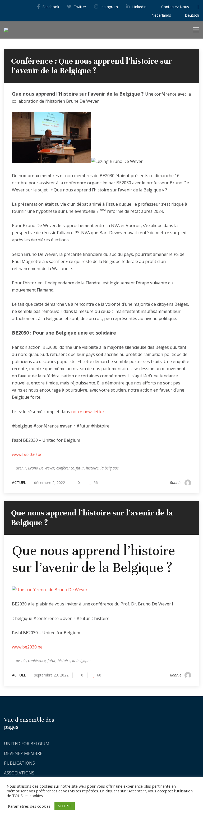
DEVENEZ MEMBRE (23, 753)
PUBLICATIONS (19, 763)
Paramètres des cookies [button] (29, 806)
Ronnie (175, 482)
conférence (65, 468)
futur (80, 468)
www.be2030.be (27, 454)
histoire (92, 468)
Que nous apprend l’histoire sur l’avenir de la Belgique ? (92, 518)
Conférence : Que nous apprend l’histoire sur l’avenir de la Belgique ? (91, 66)
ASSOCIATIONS (19, 773)
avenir (21, 468)
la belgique (109, 468)
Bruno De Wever (41, 468)
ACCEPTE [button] (65, 805)
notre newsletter (87, 412)
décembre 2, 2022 (49, 482)
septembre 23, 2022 (51, 675)
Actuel (19, 482)
